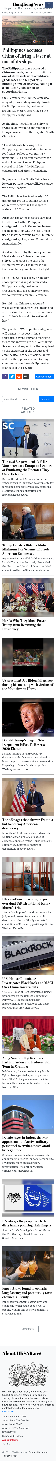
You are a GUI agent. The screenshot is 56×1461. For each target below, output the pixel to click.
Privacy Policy (10, 1455)
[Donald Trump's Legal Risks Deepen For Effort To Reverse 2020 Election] (28, 717)
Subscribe (46, 399)
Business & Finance (12, 1436)
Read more (8, 1411)
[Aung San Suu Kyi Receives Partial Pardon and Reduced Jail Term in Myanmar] (28, 1034)
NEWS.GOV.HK (9, 1432)
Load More (28, 1329)
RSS (7, 1443)
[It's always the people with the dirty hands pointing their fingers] (28, 1197)
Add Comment (44, 376)
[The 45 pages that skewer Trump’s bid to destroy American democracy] (28, 796)
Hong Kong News (28, 4)
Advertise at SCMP (12, 1424)
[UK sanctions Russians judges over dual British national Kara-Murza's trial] (28, 876)
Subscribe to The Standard (16, 1420)
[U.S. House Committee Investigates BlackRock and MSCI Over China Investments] (28, 955)
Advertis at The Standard (15, 1428)
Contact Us (34, 1452)
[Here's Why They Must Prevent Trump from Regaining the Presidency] (28, 597)
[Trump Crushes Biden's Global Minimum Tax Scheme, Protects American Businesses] (28, 521)
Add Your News (10, 1440)
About (44, 1452)
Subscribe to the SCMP (14, 1416)
